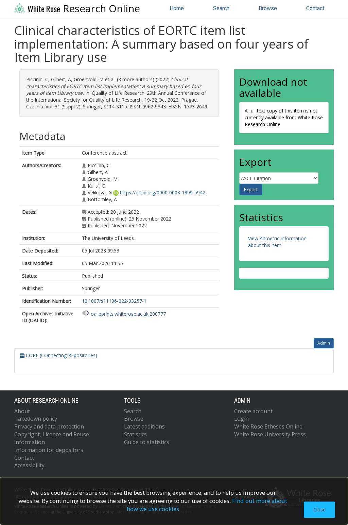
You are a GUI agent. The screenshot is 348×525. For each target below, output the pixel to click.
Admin (323, 343)
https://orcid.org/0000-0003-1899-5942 (162, 192)
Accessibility (29, 465)
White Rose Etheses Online (268, 426)
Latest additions (144, 426)
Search (221, 8)
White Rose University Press (270, 434)
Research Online (84, 8)
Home (177, 8)
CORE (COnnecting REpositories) (60, 355)
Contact (315, 8)
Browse (268, 8)
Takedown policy (35, 418)
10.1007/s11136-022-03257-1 (114, 301)
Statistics (135, 434)
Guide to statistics (146, 442)
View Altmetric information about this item (277, 241)
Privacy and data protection (49, 426)
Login (241, 418)
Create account (253, 411)
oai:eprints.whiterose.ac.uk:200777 (128, 314)
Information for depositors (48, 450)
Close (319, 509)
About (22, 411)
